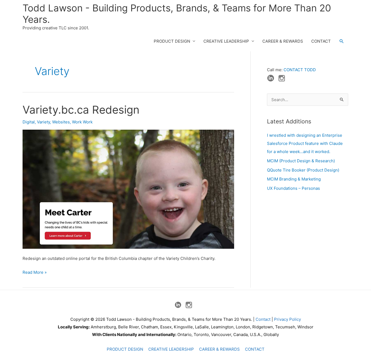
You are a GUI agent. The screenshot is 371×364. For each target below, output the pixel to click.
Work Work (82, 122)
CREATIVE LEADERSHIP (226, 41)
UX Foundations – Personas (293, 188)
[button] (341, 41)
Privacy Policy (287, 319)
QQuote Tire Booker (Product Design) (303, 170)
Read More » (35, 272)
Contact (263, 319)
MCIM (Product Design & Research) (301, 160)
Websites (61, 122)
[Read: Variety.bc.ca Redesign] (128, 188)
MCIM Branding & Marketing (294, 179)
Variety (43, 122)
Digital (29, 122)
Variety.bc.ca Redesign (81, 109)
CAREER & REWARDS (282, 41)
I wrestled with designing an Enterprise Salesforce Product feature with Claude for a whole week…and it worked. (305, 143)
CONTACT (321, 41)
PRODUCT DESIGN (172, 41)
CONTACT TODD (300, 69)
